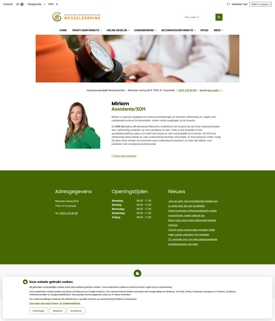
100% (51, 4)
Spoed (204, 30)
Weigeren (57, 311)
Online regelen (117, 30)
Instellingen (39, 311)
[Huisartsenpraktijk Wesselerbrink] (76, 16)
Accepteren (76, 311)
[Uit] (23, 4)
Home (63, 30)
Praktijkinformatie (85, 30)
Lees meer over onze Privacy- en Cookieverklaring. (55, 303)
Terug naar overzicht (124, 155)
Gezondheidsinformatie (177, 30)
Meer (217, 30)
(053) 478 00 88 (69, 213)
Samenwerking (144, 30)
